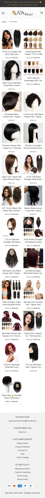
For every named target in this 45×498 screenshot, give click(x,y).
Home (4, 21)
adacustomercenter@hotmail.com (22, 421)
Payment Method (22, 447)
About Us (22, 432)
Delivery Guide (22, 443)
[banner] (22, 13)
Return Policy (22, 476)
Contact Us (22, 450)
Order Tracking (22, 457)
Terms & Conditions (23, 472)
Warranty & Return (22, 469)
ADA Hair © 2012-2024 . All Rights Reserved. (22, 493)
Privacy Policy (22, 479)
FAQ (22, 454)
